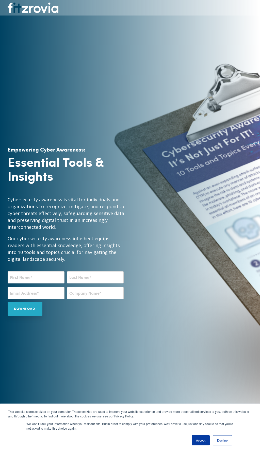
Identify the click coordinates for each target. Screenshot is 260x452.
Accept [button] (200, 440)
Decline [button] (222, 440)
